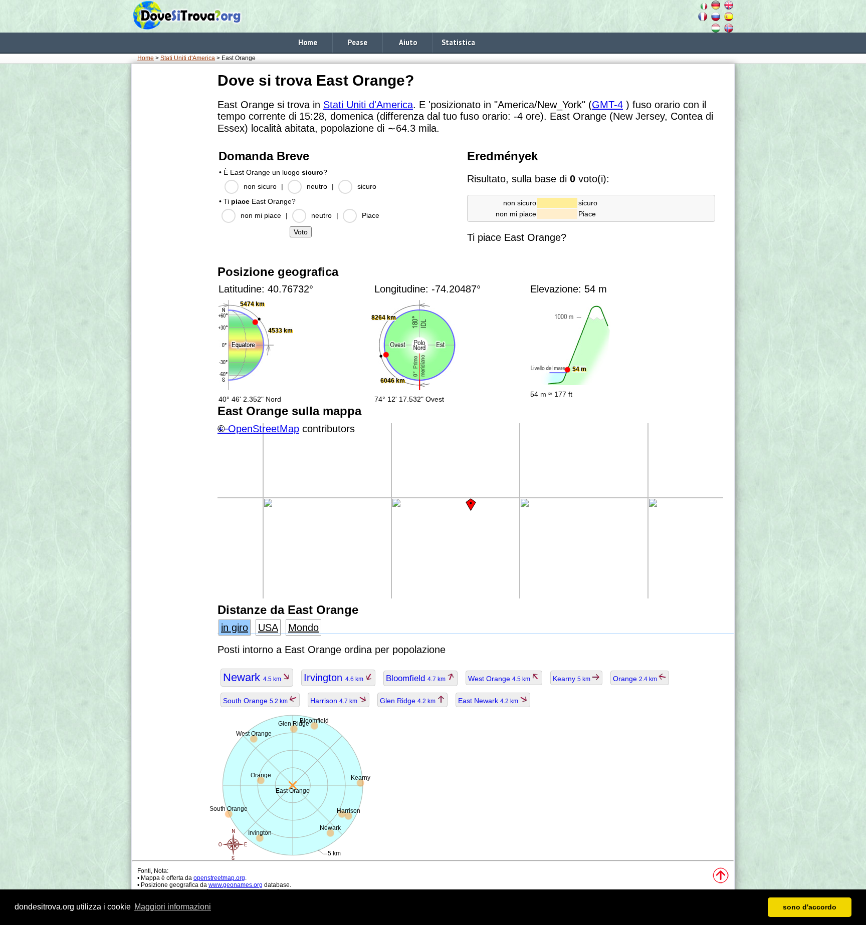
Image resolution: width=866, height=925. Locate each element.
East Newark (489, 701)
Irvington (334, 677)
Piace (370, 215)
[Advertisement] (172, 220)
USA (268, 627)
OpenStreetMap (263, 428)
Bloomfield (416, 678)
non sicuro (260, 186)
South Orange (256, 701)
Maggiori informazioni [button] (172, 906)
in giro (234, 627)
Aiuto (408, 42)
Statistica (458, 42)
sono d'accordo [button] (809, 907)
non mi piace (261, 215)
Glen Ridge (408, 701)
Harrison (334, 701)
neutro (317, 186)
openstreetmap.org (219, 877)
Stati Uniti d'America (187, 58)
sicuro (366, 186)
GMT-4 (607, 104)
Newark (253, 677)
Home (307, 42)
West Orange (500, 679)
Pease (357, 42)
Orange (636, 679)
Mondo (303, 627)
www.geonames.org (235, 884)
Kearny (572, 679)
